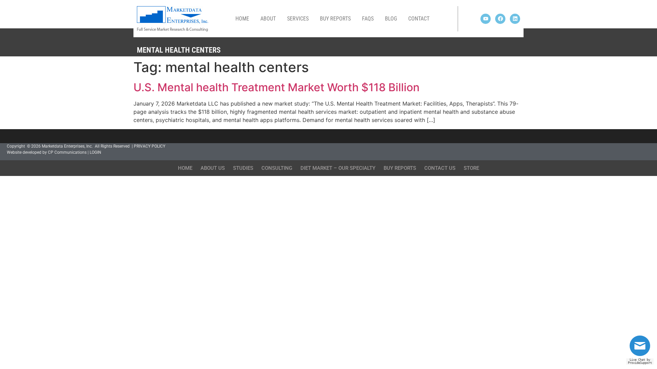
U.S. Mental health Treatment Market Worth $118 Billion (276, 87)
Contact (418, 18)
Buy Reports (335, 18)
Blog (391, 18)
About (268, 18)
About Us (213, 168)
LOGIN (95, 152)
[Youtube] (485, 19)
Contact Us (439, 168)
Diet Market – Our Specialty (337, 168)
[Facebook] (500, 19)
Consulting (276, 168)
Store (471, 168)
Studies (243, 168)
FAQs (368, 18)
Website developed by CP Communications (47, 152)
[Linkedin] (515, 19)
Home (242, 18)
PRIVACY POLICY (149, 146)
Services (298, 18)
